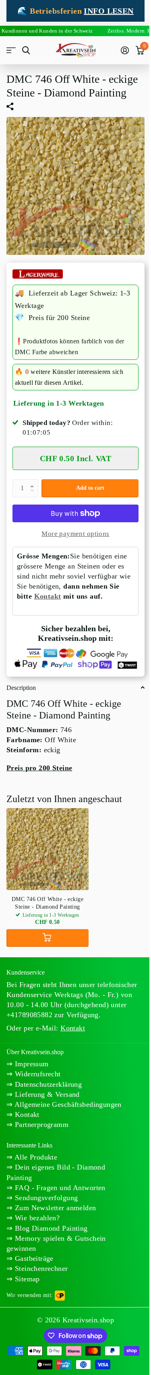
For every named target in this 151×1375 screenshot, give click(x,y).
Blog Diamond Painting (49, 1231)
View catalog (11, 50)
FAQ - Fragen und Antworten (58, 1190)
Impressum (30, 1057)
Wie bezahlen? (36, 1221)
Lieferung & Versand (45, 1087)
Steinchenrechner (40, 1271)
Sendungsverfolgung (45, 1200)
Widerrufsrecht (36, 1067)
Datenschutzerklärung (47, 1077)
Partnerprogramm (40, 1127)
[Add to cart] (47, 931)
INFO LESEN (105, 10)
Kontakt (59, 590)
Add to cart (87, 482)
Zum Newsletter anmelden (54, 1211)
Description (21, 680)
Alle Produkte (34, 1160)
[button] (33, 475)
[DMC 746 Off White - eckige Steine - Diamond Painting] (47, 842)
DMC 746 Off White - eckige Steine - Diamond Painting (47, 895)
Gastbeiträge (32, 1261)
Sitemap (25, 1281)
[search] (26, 50)
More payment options (72, 528)
